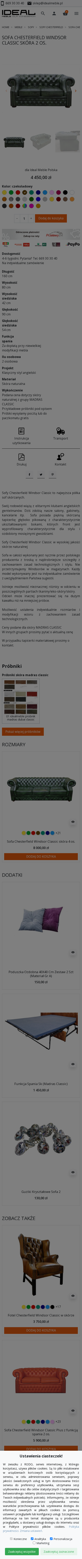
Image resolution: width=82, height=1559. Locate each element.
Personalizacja (63, 1539)
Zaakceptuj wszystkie (22, 1551)
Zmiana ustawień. (31, 1531)
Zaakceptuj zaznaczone (59, 1551)
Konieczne (20, 1539)
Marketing (42, 1543)
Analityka (40, 1539)
